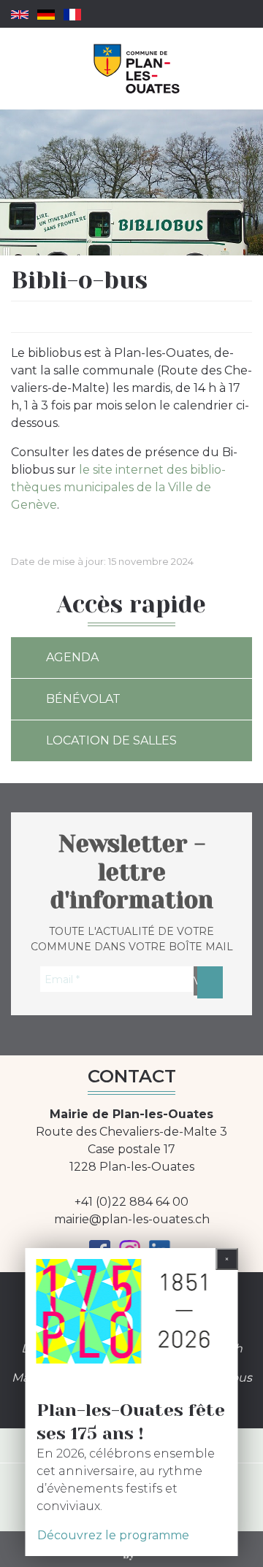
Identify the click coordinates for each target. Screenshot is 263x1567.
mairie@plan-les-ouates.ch (132, 1219)
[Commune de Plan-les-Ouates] (137, 68)
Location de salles (111, 740)
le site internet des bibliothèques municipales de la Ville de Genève (118, 487)
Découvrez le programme (113, 1535)
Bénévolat (83, 699)
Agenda (72, 657)
